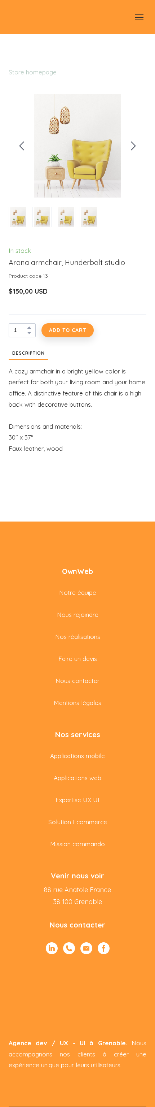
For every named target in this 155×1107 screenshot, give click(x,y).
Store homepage (33, 72)
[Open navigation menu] (139, 17)
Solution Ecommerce (77, 822)
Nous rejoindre (77, 614)
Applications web (77, 778)
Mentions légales (77, 702)
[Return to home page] (18, 17)
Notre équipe (77, 592)
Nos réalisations (77, 636)
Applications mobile (77, 756)
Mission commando (77, 844)
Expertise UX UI (77, 800)
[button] (29, 328)
